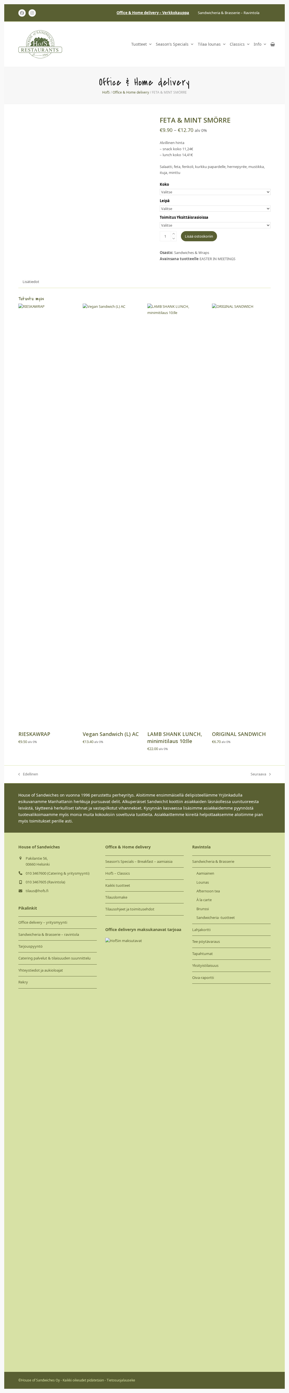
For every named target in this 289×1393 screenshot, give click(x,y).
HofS (106, 92)
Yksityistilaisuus (205, 965)
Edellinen (28, 774)
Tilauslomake (116, 897)
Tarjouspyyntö (30, 946)
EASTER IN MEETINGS (217, 258)
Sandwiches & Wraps (191, 252)
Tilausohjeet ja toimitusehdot (129, 909)
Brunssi (202, 908)
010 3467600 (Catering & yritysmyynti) (57, 873)
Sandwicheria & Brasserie (213, 861)
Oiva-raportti (203, 977)
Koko (164, 184)
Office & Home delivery (131, 92)
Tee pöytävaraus (206, 941)
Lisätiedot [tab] (31, 281)
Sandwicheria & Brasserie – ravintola (48, 934)
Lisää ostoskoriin (199, 236)
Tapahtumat (202, 953)
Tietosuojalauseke (121, 1380)
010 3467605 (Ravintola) (45, 882)
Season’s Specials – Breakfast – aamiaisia (138, 861)
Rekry (23, 982)
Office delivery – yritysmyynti (42, 922)
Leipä (165, 200)
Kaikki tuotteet (117, 885)
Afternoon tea (208, 891)
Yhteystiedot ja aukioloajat (40, 970)
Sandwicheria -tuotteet (215, 917)
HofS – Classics (117, 873)
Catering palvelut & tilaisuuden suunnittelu (54, 958)
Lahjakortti (201, 929)
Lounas (202, 882)
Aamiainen (205, 873)
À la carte (204, 899)
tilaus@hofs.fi (37, 890)
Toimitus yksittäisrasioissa (184, 217)
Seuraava (258, 774)
